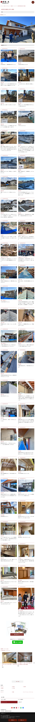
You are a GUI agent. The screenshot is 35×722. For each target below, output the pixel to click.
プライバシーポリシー (12, 716)
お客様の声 (20, 702)
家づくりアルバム (4, 702)
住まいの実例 (3, 699)
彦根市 (2, 688)
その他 (14, 688)
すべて (2, 686)
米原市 (25, 686)
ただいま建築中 (20, 699)
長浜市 (14, 686)
